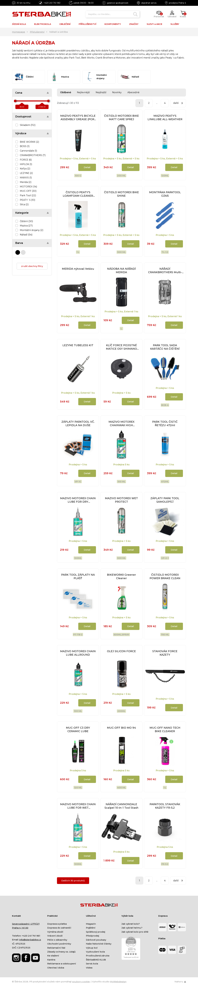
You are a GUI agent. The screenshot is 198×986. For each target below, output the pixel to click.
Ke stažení (53, 955)
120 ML (78, 787)
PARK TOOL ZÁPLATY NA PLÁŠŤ (78, 576)
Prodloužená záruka (97, 955)
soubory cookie (81, 981)
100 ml (121, 481)
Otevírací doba (55, 967)
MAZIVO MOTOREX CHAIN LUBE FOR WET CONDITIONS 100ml (78, 806)
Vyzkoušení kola (95, 951)
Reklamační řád (56, 947)
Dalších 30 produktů (73, 880)
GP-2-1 (165, 558)
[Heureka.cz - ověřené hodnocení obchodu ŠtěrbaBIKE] (130, 948)
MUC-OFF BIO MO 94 (121, 727)
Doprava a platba (57, 923)
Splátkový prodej (95, 931)
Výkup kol (92, 947)
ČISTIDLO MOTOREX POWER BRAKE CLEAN (165, 576)
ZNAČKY (133, 24)
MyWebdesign (118, 981)
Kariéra (51, 959)
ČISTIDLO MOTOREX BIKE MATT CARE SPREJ (121, 117)
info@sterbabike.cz (30, 939)
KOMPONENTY (113, 24)
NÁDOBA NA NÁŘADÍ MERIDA (121, 270)
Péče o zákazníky (57, 939)
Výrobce (20, 133)
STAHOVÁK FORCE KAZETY (164, 653)
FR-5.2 (164, 864)
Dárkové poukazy (96, 939)
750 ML (165, 634)
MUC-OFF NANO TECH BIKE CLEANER (165, 729)
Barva (19, 243)
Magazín (91, 923)
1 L (78, 252)
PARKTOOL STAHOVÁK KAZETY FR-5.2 (165, 806)
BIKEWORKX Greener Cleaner (121, 576)
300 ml (121, 252)
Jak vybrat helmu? (131, 927)
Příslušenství (37, 31)
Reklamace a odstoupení (61, 963)
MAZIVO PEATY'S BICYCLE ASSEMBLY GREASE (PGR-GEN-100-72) (78, 117)
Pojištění (90, 927)
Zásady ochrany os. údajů (61, 951)
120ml (165, 175)
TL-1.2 (165, 252)
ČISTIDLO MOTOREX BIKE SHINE (121, 194)
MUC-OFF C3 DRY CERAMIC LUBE (78, 729)
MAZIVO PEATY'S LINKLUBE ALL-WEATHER (165, 117)
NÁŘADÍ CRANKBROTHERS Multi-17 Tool (165, 270)
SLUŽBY (174, 24)
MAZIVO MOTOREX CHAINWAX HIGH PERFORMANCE (121, 423)
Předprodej (92, 935)
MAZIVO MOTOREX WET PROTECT (121, 500)
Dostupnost (23, 116)
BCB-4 (165, 405)
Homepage (18, 31)
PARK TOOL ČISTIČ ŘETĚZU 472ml (165, 423)
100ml (78, 558)
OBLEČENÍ (64, 24)
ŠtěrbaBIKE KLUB (96, 959)
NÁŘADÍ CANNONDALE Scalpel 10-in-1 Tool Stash (121, 806)
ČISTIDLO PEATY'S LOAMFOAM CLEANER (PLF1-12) (78, 194)
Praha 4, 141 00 (20, 927)
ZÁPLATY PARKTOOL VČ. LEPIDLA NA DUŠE (78, 423)
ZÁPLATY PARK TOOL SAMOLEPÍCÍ (164, 500)
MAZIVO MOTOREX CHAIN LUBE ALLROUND (78, 653)
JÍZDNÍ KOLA (19, 24)
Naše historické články (98, 943)
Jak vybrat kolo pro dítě (134, 931)
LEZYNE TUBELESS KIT (77, 345)
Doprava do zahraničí (59, 927)
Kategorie (22, 212)
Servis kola (92, 963)
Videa (89, 967)
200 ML (121, 175)
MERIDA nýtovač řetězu (78, 268)
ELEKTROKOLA (42, 24)
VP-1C (78, 481)
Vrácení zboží (55, 935)
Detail (87, 167)
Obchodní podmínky (59, 943)
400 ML (121, 787)
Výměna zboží (55, 931)
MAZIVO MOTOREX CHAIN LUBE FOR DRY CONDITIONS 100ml (78, 500)
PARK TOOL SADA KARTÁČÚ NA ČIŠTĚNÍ (165, 347)
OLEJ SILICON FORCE (121, 651)
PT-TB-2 (77, 634)
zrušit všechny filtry (32, 266)
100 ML (78, 711)
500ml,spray (121, 634)
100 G (78, 175)
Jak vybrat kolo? (130, 923)
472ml (165, 481)
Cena (18, 92)
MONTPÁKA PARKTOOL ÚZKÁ (165, 194)
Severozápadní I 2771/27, (26, 923)
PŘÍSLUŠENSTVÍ (87, 24)
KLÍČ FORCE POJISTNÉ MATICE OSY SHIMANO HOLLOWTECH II (121, 347)
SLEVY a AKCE (154, 24)
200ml (121, 711)
